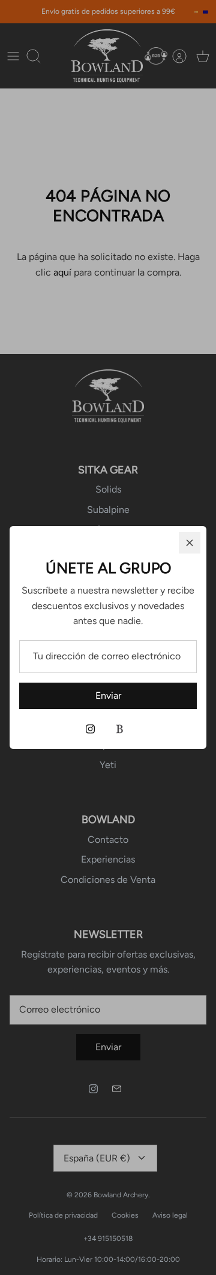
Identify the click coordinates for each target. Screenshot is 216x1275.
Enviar (108, 695)
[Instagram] (90, 728)
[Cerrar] (189, 543)
